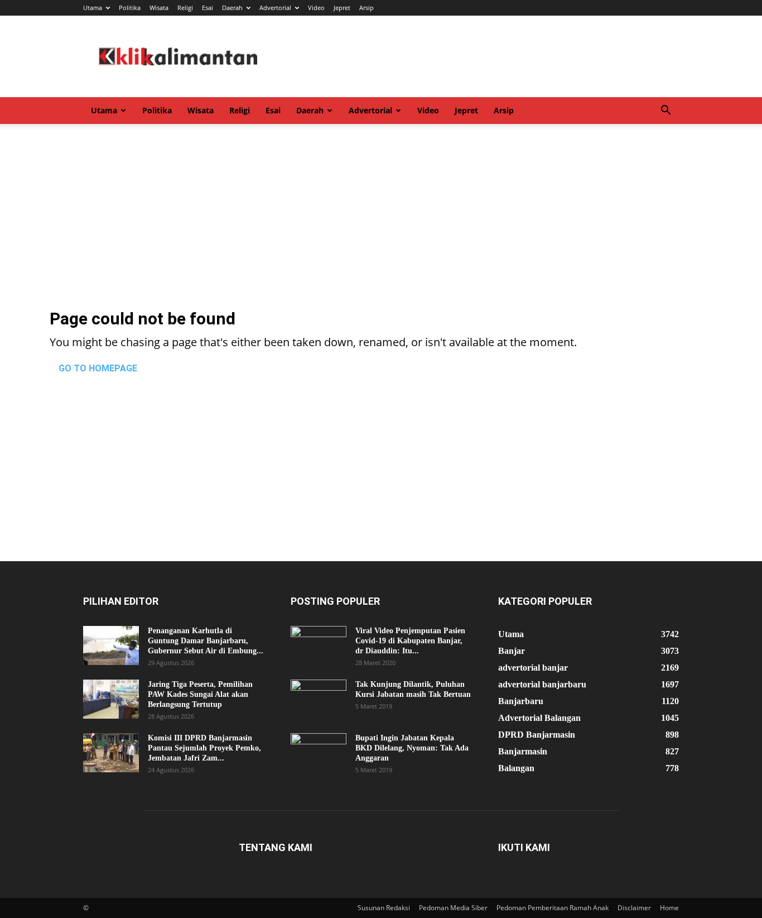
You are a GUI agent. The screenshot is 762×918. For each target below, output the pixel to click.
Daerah (232, 7)
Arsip (366, 7)
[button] (665, 111)
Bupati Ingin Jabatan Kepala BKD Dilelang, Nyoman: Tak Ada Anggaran (412, 748)
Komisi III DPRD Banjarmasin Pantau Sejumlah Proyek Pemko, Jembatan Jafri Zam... (204, 748)
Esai (207, 7)
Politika (130, 7)
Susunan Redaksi (384, 907)
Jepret (342, 7)
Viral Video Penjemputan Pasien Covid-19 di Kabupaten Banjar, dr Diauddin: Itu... (410, 641)
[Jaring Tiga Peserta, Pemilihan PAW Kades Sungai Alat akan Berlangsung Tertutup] (111, 699)
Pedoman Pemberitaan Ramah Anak (552, 907)
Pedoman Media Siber (453, 907)
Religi (185, 7)
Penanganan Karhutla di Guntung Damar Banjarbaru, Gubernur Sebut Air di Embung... (205, 641)
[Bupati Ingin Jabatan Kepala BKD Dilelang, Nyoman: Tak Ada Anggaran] (318, 752)
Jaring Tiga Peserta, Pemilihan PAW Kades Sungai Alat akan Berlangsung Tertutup (200, 694)
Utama (92, 7)
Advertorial (275, 7)
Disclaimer (634, 907)
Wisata (158, 7)
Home (669, 907)
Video (316, 7)
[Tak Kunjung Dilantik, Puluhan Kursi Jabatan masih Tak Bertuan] (318, 699)
